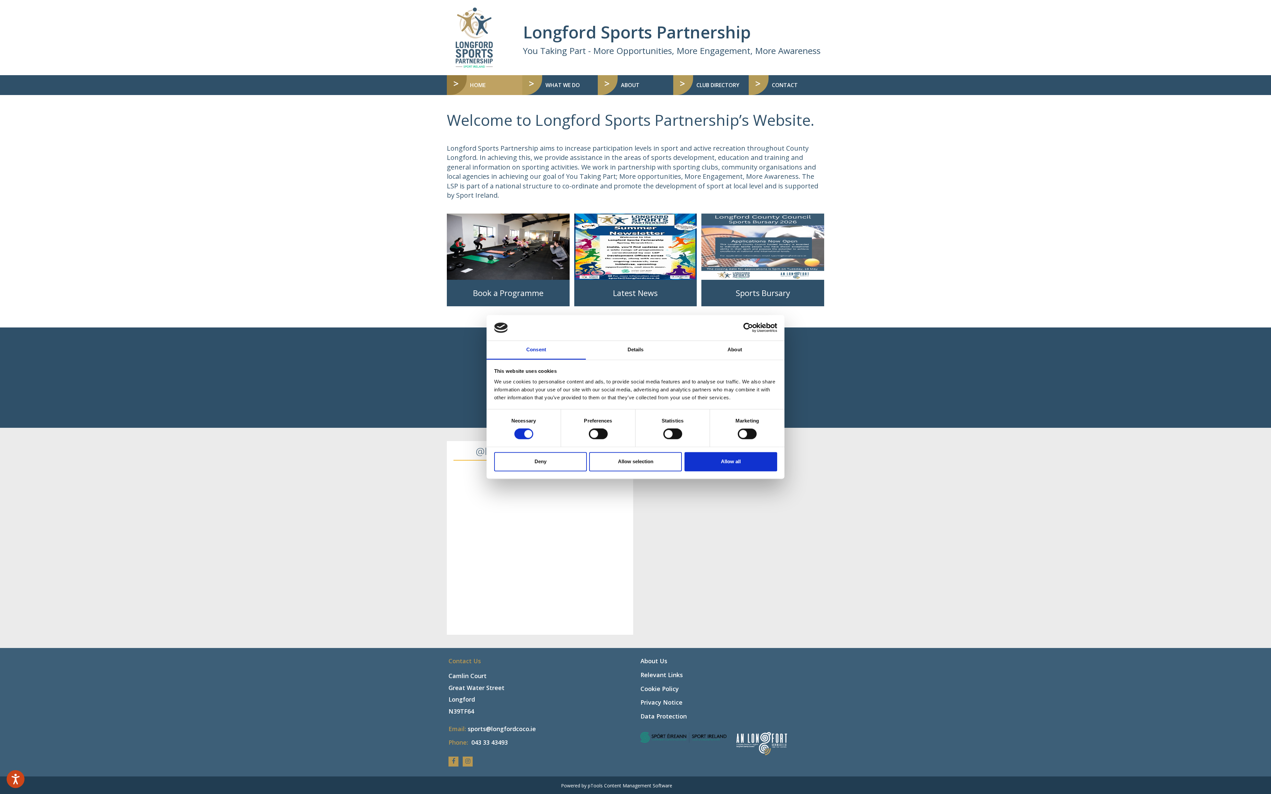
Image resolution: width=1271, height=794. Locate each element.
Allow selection (635, 461)
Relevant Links (661, 675)
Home (491, 85)
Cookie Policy (659, 689)
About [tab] (735, 349)
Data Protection (663, 716)
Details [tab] (636, 349)
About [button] (630, 85)
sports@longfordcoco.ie (502, 729)
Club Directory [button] (717, 85)
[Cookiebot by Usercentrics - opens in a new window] (748, 328)
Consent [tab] (536, 349)
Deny (540, 461)
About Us (653, 661)
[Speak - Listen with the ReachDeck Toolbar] (15, 779)
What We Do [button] (562, 85)
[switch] (598, 434)
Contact (785, 85)
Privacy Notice (661, 702)
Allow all (731, 461)
